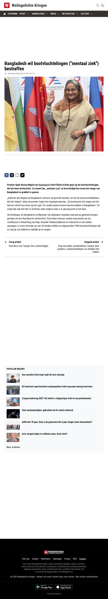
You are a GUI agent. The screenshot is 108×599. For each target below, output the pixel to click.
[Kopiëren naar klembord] (22, 175)
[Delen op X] (12, 175)
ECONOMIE (12, 13)
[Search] (97, 5)
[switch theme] (103, 5)
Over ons (25, 559)
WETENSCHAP (68, 13)
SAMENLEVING (38, 13)
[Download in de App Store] (64, 587)
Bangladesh (44, 184)
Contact (35, 559)
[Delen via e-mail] (17, 175)
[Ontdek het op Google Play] (44, 587)
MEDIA (53, 13)
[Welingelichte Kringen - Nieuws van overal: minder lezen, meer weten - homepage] (26, 5)
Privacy (67, 559)
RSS (75, 559)
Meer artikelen (13, 447)
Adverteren (45, 559)
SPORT (22, 13)
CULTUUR (85, 13)
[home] (4, 14)
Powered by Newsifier (54, 594)
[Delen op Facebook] (6, 175)
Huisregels (57, 559)
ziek (57, 188)
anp (12, 73)
